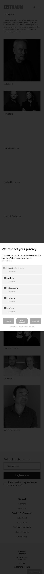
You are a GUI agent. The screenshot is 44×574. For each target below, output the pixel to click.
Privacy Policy (14, 326)
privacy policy (6, 260)
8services (12, 271)
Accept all (36, 321)
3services (12, 291)
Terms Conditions (29, 326)
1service (11, 281)
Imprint (21, 326)
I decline (8, 321)
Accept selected (22, 321)
